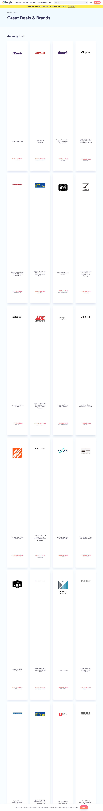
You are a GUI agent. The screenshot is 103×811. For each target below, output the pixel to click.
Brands (9, 12)
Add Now (72, 6)
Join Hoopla (97, 2)
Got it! (83, 807)
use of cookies (74, 807)
